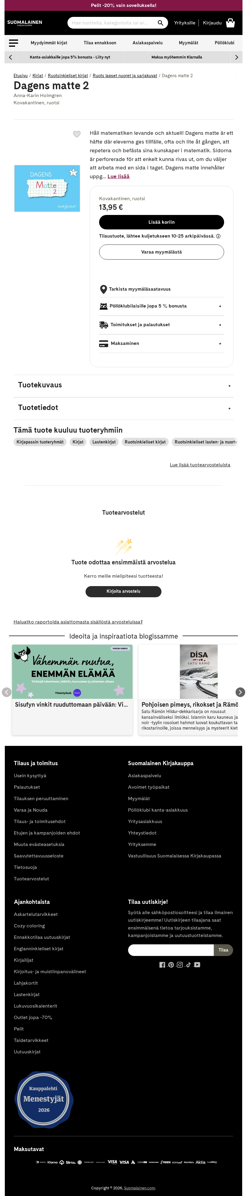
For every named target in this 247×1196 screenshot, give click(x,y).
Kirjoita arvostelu (123, 591)
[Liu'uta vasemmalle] (11, 57)
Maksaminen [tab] (124, 343)
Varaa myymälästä (161, 252)
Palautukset (27, 787)
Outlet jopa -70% (33, 1017)
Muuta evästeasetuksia (39, 844)
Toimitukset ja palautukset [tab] (140, 324)
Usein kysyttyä (30, 775)
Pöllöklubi (224, 42)
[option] (70, 57)
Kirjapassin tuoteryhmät (40, 442)
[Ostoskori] (230, 22)
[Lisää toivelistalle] (76, 134)
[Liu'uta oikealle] (236, 57)
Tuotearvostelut (31, 879)
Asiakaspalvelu (148, 42)
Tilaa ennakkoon (100, 42)
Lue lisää (119, 176)
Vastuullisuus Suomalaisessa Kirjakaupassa (174, 856)
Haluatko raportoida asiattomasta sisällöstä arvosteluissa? (78, 622)
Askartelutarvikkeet (36, 914)
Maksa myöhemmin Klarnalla (177, 57)
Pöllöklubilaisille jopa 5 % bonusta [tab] (148, 306)
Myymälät (188, 42)
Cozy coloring (29, 926)
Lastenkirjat (104, 442)
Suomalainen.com (139, 1188)
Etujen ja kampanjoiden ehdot (47, 833)
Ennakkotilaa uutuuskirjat (42, 937)
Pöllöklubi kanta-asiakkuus (158, 810)
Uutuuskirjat (27, 1052)
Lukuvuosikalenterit (35, 1006)
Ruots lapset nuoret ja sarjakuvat (125, 75)
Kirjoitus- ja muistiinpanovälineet (50, 971)
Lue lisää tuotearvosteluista (200, 465)
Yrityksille (184, 23)
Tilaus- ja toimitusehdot (40, 821)
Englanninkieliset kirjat (39, 948)
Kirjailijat (23, 960)
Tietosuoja (25, 867)
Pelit (19, 1029)
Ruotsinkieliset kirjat (68, 75)
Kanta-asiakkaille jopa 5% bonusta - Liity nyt (70, 57)
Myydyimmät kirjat (49, 42)
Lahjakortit (26, 983)
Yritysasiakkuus (145, 821)
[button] (14, 43)
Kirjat (38, 75)
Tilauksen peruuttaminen (41, 798)
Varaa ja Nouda (31, 810)
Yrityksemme (142, 844)
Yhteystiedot (142, 833)
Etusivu (21, 75)
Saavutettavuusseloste (39, 856)
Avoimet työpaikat (149, 787)
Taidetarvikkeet (31, 1040)
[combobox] (117, 23)
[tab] (123, 386)
